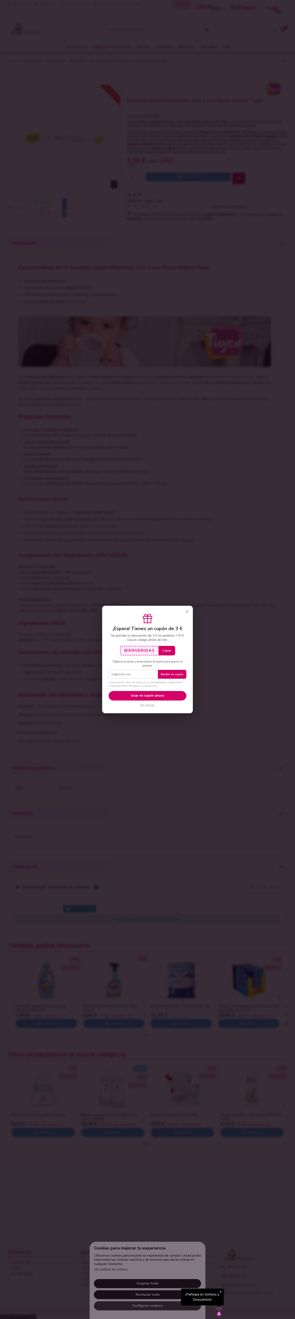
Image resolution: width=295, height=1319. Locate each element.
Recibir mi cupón (172, 674)
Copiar (166, 650)
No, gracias (147, 705)
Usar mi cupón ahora (147, 695)
